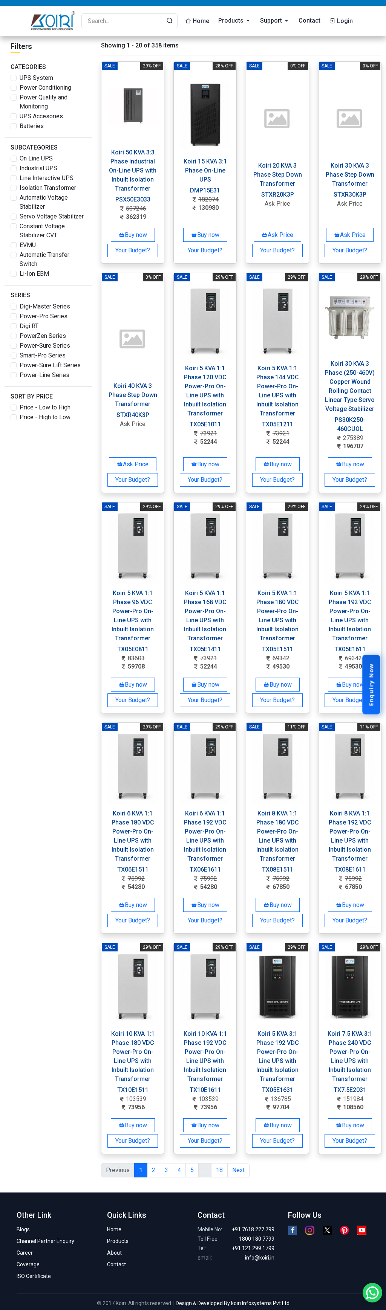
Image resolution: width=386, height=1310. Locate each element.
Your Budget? (132, 250)
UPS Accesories (41, 116)
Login (344, 20)
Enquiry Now (371, 684)
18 (219, 1170)
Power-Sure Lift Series (50, 365)
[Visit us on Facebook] (292, 1230)
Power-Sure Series (45, 345)
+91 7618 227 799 (253, 1229)
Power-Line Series (44, 375)
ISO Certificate (34, 1276)
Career (25, 1253)
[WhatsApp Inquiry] (372, 1292)
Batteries (32, 126)
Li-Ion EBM (34, 273)
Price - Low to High (45, 407)
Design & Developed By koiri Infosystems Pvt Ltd (233, 1303)
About (114, 1253)
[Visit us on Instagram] (309, 1230)
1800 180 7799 (256, 1239)
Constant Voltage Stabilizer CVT (42, 231)
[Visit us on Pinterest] (344, 1230)
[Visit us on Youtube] (361, 1230)
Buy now (136, 234)
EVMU (28, 245)
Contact (309, 20)
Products (231, 20)
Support (271, 20)
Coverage (28, 1264)
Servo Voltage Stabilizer (52, 216)
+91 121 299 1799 (253, 1248)
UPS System (36, 77)
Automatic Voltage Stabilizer (44, 202)
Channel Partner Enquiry (45, 1241)
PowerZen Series (43, 335)
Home (201, 20)
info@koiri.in (259, 1258)
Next (238, 1170)
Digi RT (29, 326)
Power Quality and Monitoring (43, 102)
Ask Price (280, 234)
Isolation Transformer (48, 187)
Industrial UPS (38, 168)
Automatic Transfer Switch (44, 259)
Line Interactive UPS (47, 178)
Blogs (23, 1229)
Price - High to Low (45, 417)
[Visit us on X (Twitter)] (327, 1230)
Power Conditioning (45, 87)
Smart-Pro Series (43, 355)
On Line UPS (36, 158)
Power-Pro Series (43, 316)
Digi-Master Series (45, 306)
